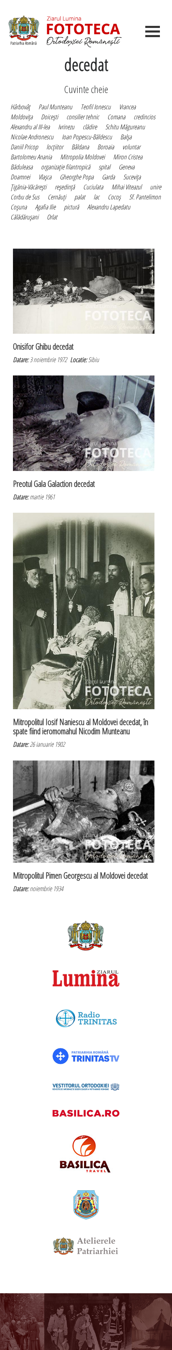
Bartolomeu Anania (31, 156)
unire (155, 186)
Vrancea (127, 106)
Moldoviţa (21, 116)
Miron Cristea (127, 156)
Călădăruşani (24, 217)
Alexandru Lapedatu (108, 207)
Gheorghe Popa (77, 176)
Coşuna (18, 207)
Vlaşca (44, 176)
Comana (116, 116)
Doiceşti (49, 116)
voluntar (131, 146)
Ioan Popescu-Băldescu (87, 136)
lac (96, 196)
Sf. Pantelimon (145, 196)
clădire (90, 126)
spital (104, 166)
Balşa (126, 136)
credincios (144, 116)
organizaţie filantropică (65, 166)
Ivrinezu (66, 126)
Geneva (126, 166)
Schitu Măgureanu (125, 126)
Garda (108, 176)
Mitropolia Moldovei (82, 156)
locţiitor (54, 146)
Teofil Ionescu (96, 106)
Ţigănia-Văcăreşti (28, 186)
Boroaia (105, 146)
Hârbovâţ (20, 106)
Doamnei (20, 176)
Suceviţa (132, 176)
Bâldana (80, 146)
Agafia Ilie (45, 207)
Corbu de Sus (24, 196)
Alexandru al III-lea (30, 126)
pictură (71, 207)
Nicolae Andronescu (31, 136)
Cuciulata (93, 186)
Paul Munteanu (55, 106)
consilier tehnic (82, 116)
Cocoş (114, 196)
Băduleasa (21, 166)
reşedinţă (65, 186)
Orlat (52, 217)
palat (79, 196)
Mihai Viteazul (126, 186)
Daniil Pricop (24, 146)
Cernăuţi (57, 196)
